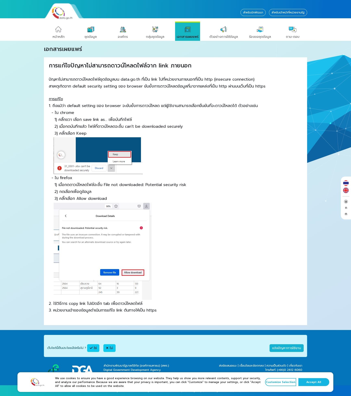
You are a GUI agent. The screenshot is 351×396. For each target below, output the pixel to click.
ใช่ (95, 348)
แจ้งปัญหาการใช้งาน (286, 348)
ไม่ (110, 348)
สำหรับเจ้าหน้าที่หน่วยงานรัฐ (288, 12)
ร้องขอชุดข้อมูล (260, 36)
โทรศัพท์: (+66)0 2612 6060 (283, 370)
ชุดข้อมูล (90, 36)
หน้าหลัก (59, 36)
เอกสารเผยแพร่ (187, 36)
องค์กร (123, 36)
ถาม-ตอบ (292, 36)
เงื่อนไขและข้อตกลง (251, 366)
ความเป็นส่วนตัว (276, 366)
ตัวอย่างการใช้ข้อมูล (223, 36)
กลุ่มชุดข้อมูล (155, 36)
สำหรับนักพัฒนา (253, 12)
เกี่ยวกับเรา (295, 366)
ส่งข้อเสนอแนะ (228, 366)
